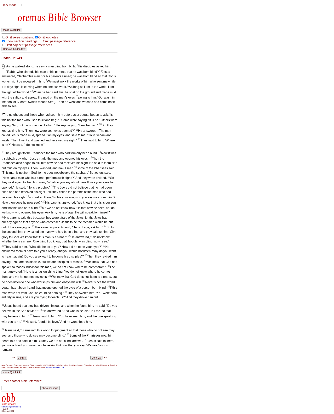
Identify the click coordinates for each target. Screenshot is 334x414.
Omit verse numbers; (19, 37)
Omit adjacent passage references (28, 45)
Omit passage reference (59, 41)
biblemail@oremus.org (11, 407)
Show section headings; (21, 41)
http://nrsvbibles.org (55, 367)
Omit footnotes (48, 37)
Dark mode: (9, 5)
